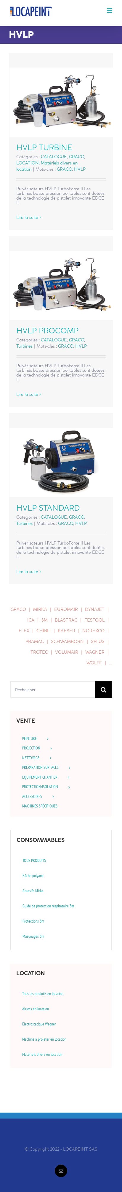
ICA (30, 620)
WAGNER (95, 652)
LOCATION (27, 163)
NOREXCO (93, 630)
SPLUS (98, 641)
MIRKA (40, 609)
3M (44, 620)
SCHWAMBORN (67, 641)
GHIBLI (43, 630)
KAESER (66, 630)
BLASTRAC (66, 620)
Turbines (24, 346)
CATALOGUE (54, 156)
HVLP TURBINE (61, 102)
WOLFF (94, 663)
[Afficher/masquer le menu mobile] (110, 10)
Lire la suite (27, 217)
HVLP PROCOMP (61, 285)
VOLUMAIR (66, 652)
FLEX (24, 630)
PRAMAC (34, 641)
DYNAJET (95, 609)
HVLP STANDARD (61, 462)
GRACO (76, 156)
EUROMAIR (66, 609)
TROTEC (39, 652)
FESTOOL (94, 620)
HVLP (80, 169)
